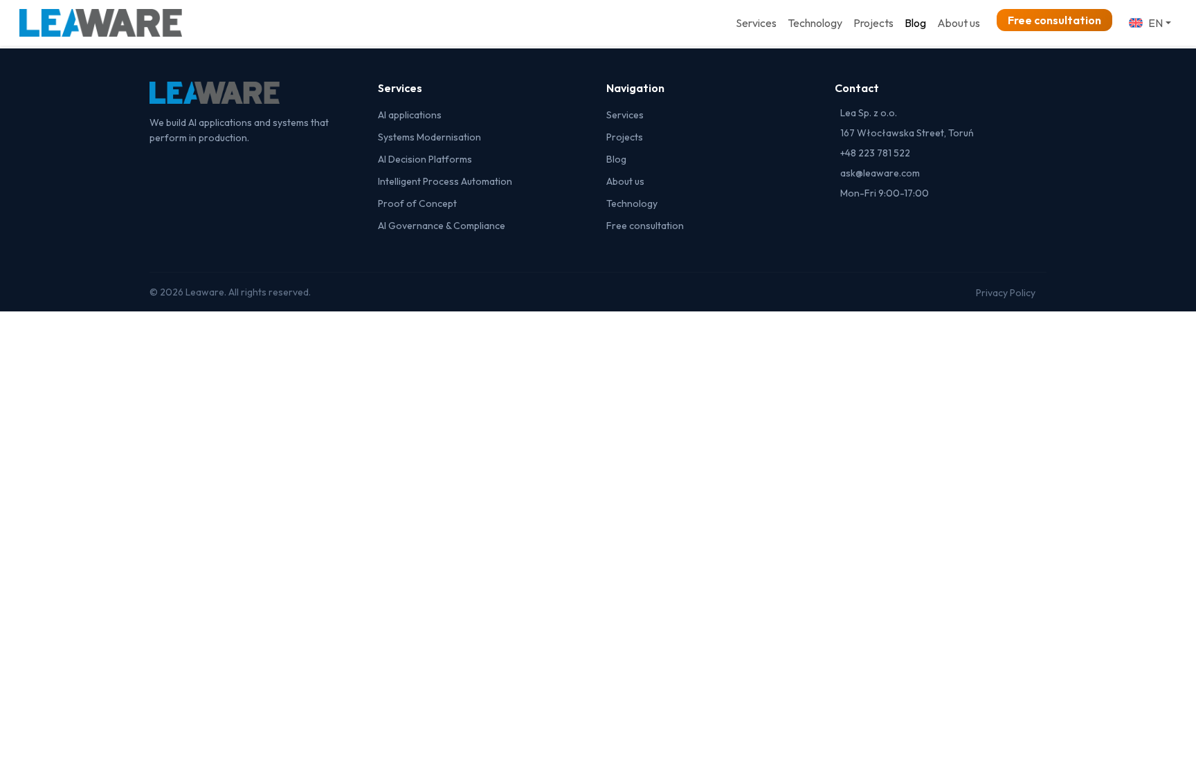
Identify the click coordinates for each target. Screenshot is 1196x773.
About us (958, 23)
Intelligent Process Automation (445, 181)
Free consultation (1054, 20)
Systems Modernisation (429, 137)
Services (756, 23)
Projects (873, 23)
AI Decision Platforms (425, 159)
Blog (915, 23)
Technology (815, 23)
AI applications (410, 115)
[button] (1150, 23)
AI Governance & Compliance (441, 225)
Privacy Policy (1005, 293)
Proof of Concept (417, 203)
